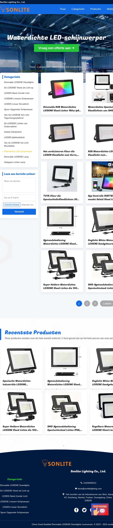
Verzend (19, 211)
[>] (95, 304)
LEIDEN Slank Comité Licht (16, 93)
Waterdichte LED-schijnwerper (18, 151)
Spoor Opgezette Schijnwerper (18, 109)
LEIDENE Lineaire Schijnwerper (19, 98)
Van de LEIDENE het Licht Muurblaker (16, 144)
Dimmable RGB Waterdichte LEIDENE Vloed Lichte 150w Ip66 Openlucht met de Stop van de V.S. (61, 108)
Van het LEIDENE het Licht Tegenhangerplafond (16, 116)
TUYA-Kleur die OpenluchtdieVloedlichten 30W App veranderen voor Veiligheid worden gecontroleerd (61, 197)
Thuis (63, 9)
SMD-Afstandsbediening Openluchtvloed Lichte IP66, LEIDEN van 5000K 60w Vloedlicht (63, 428)
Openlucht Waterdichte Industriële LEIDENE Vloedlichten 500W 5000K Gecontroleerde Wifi (17, 382)
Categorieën (78, 9)
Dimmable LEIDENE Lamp (16, 157)
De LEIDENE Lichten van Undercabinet (15, 125)
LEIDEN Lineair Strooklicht (16, 104)
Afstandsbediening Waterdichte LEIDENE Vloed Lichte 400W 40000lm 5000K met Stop (60, 242)
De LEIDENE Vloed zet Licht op (18, 87)
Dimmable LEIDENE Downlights (19, 82)
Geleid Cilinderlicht (12, 132)
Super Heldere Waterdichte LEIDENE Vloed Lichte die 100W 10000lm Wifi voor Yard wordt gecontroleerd (61, 286)
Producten (95, 9)
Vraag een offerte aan (54, 48)
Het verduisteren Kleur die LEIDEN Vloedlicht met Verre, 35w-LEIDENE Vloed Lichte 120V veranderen (61, 153)
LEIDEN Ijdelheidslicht (14, 137)
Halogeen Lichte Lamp (14, 162)
